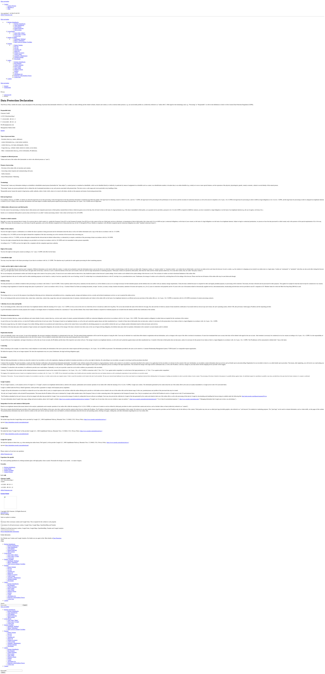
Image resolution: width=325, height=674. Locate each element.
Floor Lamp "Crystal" (13, 556)
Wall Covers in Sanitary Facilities (16, 564)
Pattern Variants (11, 567)
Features (6, 565)
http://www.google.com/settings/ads (189, 399)
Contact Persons (11, 6)
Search (3, 672)
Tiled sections (11, 551)
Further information (14, 531)
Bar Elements (11, 585)
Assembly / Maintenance (14, 577)
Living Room (7, 469)
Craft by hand (11, 576)
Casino (9, 594)
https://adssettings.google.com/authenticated (16, 422)
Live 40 (9, 570)
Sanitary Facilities (9, 470)
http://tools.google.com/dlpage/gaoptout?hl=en (254, 396)
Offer (8, 9)
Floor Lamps (10, 588)
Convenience (28, 525)
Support (6, 86)
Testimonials (7, 87)
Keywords (3, 605)
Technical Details (12, 579)
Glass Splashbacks (12, 547)
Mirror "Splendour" (12, 562)
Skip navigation (5, 1)
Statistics (32, 528)
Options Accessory (12, 574)
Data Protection (57, 538)
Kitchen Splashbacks (9, 467)
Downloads (10, 580)
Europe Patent (5, 493)
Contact (6, 4)
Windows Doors (11, 591)
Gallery (6, 582)
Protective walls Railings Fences (16, 597)
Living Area (10, 558)
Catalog (6, 600)
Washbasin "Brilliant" (13, 561)
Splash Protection (12, 550)
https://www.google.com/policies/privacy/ (95, 419)
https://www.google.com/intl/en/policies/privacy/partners (74, 399)
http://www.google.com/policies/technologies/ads (143, 399)
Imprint (3, 513)
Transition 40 (10, 571)
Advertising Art (11, 596)
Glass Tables (10, 590)
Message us (10, 7)
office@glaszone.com (6, 15)
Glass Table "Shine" (12, 555)
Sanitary (9, 593)
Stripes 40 (10, 573)
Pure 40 (9, 568)
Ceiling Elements (12, 587)
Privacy (7, 513)
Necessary (28, 522)
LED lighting (11, 548)
